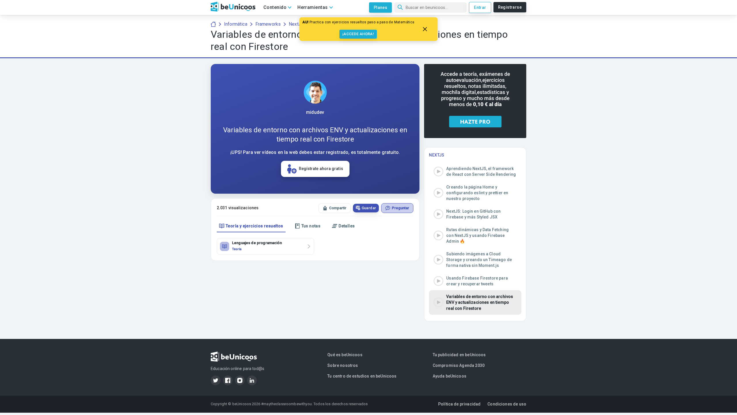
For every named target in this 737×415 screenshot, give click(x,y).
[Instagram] (240, 380)
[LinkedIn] (252, 380)
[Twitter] (216, 380)
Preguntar (400, 208)
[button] (475, 171)
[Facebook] (228, 380)
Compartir (337, 208)
